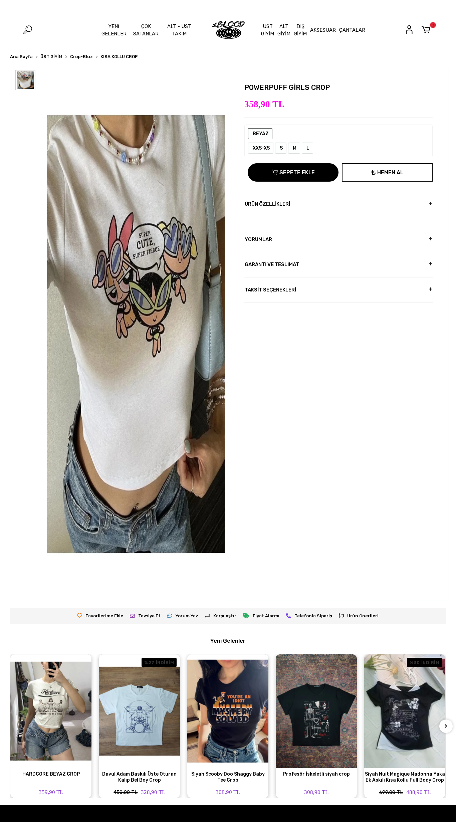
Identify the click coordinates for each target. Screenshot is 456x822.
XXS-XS (261, 148)
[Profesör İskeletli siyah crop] (316, 711)
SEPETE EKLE (297, 172)
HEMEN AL (390, 172)
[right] (446, 726)
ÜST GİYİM (267, 30)
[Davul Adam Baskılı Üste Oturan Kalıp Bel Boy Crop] (139, 711)
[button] (427, 30)
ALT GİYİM (283, 30)
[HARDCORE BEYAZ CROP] (50, 711)
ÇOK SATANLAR (146, 30)
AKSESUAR (323, 30)
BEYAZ (260, 134)
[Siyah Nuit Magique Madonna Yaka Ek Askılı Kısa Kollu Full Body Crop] (404, 711)
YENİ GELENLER (114, 30)
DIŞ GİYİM (300, 30)
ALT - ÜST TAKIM (179, 30)
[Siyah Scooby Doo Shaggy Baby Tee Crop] (227, 711)
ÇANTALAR (352, 30)
